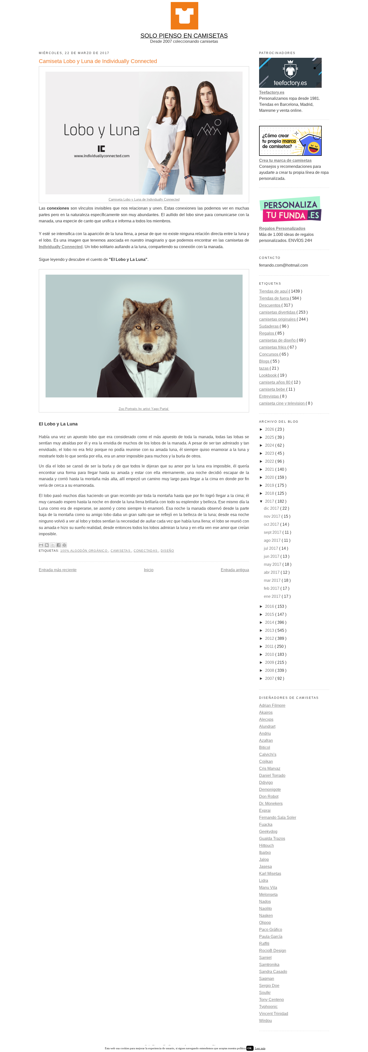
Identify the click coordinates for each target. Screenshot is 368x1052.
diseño (167, 551)
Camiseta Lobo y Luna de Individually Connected (144, 199)
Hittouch (266, 845)
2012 (270, 638)
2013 (270, 630)
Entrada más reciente (58, 570)
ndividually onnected (61, 247)
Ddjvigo (266, 782)
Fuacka (265, 824)
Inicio (148, 570)
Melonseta (268, 894)
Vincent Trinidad (273, 1013)
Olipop (265, 922)
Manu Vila (268, 887)
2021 (270, 469)
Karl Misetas (270, 873)
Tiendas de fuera (274, 298)
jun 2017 (272, 556)
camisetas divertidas (277, 312)
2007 (270, 678)
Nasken (266, 915)
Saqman (266, 978)
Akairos (266, 712)
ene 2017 (273, 596)
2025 (270, 437)
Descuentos (270, 305)
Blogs (264, 361)
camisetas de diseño (278, 340)
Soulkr (265, 992)
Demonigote (270, 789)
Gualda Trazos (272, 838)
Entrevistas (269, 396)
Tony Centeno (271, 999)
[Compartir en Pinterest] (64, 545)
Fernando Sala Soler (277, 817)
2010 (270, 654)
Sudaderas (269, 326)
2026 (270, 429)
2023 (270, 453)
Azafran (266, 740)
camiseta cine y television (282, 403)
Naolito (265, 908)
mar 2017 (273, 580)
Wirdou (265, 1020)
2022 (270, 461)
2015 (270, 614)
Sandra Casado (273, 971)
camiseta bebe (272, 389)
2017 (270, 501)
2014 (270, 622)
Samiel (265, 957)
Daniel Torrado (272, 775)
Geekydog (268, 831)
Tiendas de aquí (274, 291)
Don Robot (268, 796)
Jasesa (265, 866)
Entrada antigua (235, 570)
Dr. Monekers (271, 803)
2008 (270, 670)
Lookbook (268, 375)
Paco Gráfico (270, 929)
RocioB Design (272, 950)
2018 (270, 493)
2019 (270, 485)
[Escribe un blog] (46, 545)
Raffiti (264, 943)
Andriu (265, 733)
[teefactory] (290, 86)
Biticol (264, 747)
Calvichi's (267, 754)
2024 (270, 445)
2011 (270, 646)
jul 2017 (271, 548)
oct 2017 (272, 524)
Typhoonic (268, 1006)
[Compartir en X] (52, 545)
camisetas (121, 551)
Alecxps (266, 719)
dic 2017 (272, 508)
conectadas (146, 551)
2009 (270, 662)
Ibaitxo (265, 852)
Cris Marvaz (269, 768)
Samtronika (269, 964)
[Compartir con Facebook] (58, 545)
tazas (264, 368)
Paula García (270, 936)
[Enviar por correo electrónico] (41, 545)
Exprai (265, 810)
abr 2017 (272, 572)
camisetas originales (278, 319)
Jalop (264, 859)
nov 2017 (272, 516)
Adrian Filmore (272, 705)
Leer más (260, 1048)
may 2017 (273, 564)
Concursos (269, 354)
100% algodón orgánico (84, 551)
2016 (270, 606)
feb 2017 (272, 588)
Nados (265, 901)
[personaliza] (290, 222)
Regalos (267, 333)
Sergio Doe (269, 985)
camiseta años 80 (275, 382)
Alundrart (267, 726)
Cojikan (266, 761)
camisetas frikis (273, 347)
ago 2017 (273, 540)
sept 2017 (273, 532)
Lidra (263, 880)
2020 (270, 477)
